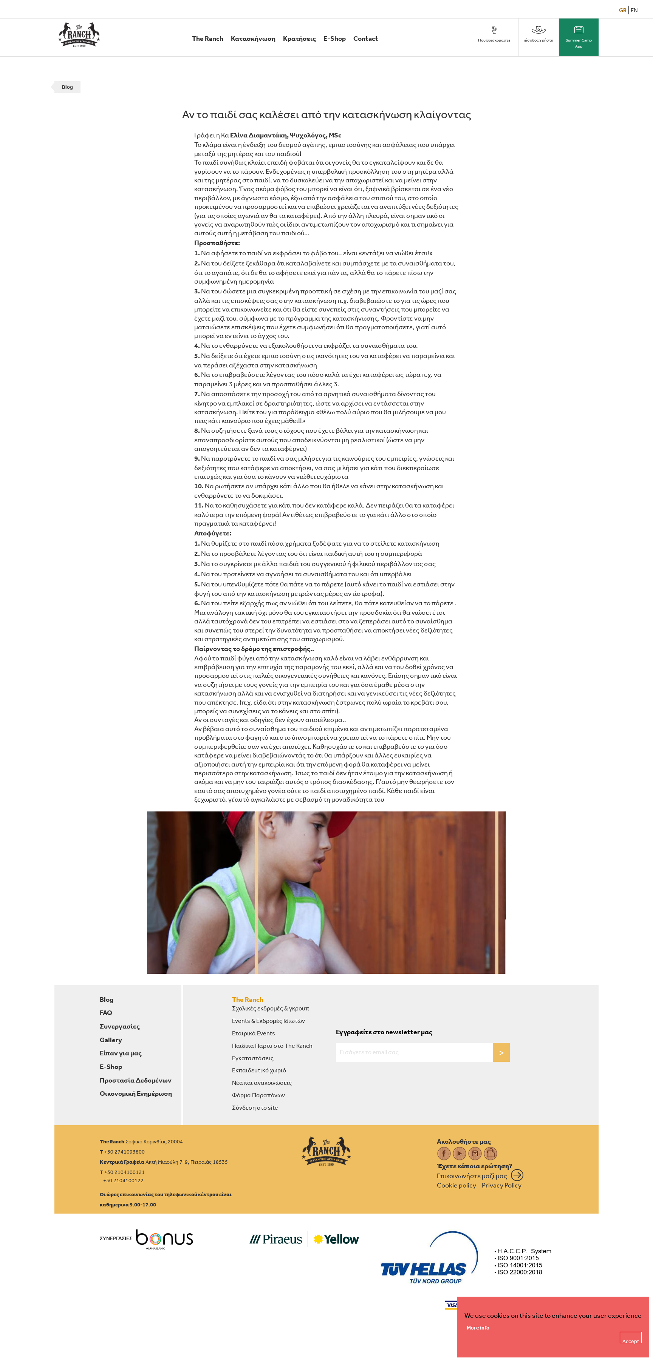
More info (478, 1328)
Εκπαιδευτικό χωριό (259, 1070)
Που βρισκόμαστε (494, 40)
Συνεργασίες (120, 1026)
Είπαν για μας (121, 1053)
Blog (67, 86)
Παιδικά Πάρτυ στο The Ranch (272, 1045)
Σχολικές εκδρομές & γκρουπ (270, 1008)
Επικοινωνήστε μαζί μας (472, 1175)
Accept (630, 1340)
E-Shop (334, 38)
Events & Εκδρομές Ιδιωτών (268, 1020)
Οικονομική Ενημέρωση (136, 1093)
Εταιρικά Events (253, 1033)
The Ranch (207, 38)
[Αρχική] (79, 34)
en (634, 10)
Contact (365, 38)
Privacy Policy (501, 1185)
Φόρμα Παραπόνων (258, 1095)
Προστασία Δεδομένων (136, 1080)
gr (623, 10)
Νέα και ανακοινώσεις (262, 1082)
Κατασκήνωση (253, 38)
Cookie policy (456, 1185)
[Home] (326, 1151)
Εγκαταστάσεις (253, 1058)
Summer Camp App (579, 43)
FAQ (106, 1012)
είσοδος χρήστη (538, 40)
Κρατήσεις (299, 38)
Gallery (111, 1039)
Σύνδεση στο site (255, 1107)
